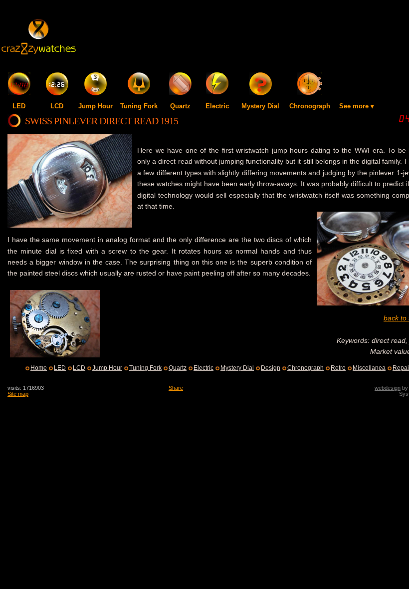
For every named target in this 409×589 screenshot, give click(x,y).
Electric (217, 106)
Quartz (180, 106)
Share (176, 388)
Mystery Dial (260, 106)
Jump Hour (95, 106)
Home (38, 367)
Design (270, 367)
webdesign (388, 388)
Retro (338, 367)
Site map (17, 394)
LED (18, 106)
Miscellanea (369, 367)
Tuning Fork (139, 106)
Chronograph (309, 106)
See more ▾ (356, 106)
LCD (56, 106)
